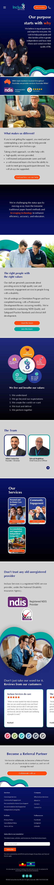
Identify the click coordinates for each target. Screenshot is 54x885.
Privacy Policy (8, 820)
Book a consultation (40, 7)
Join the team (27, 329)
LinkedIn (37, 826)
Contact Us (37, 807)
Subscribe (10, 849)
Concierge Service (10, 797)
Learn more (16, 521)
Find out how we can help (27, 177)
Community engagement (12, 800)
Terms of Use (8, 826)
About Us (37, 800)
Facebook (37, 820)
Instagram (37, 823)
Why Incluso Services (41, 797)
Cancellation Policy (10, 823)
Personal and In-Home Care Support (16, 803)
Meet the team (27, 323)
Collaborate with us (27, 773)
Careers (37, 804)
